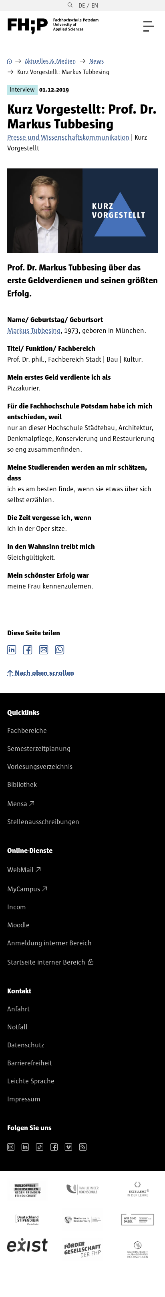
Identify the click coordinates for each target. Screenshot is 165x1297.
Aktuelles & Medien (50, 61)
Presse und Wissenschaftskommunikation (68, 137)
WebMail (20, 870)
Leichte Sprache (30, 1081)
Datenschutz (25, 1045)
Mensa (17, 804)
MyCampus (23, 889)
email (43, 648)
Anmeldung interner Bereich (49, 943)
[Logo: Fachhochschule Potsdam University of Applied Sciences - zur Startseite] (53, 26)
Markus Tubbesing (33, 330)
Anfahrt (18, 1009)
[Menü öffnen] (149, 26)
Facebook (27, 648)
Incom (16, 907)
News (96, 61)
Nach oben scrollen (44, 673)
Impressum (23, 1099)
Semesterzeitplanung (38, 749)
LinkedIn (11, 648)
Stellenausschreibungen (43, 822)
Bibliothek (22, 785)
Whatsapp (59, 648)
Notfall (17, 1027)
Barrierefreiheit (29, 1063)
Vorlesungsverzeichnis (39, 767)
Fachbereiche (27, 731)
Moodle (18, 925)
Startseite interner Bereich (46, 962)
